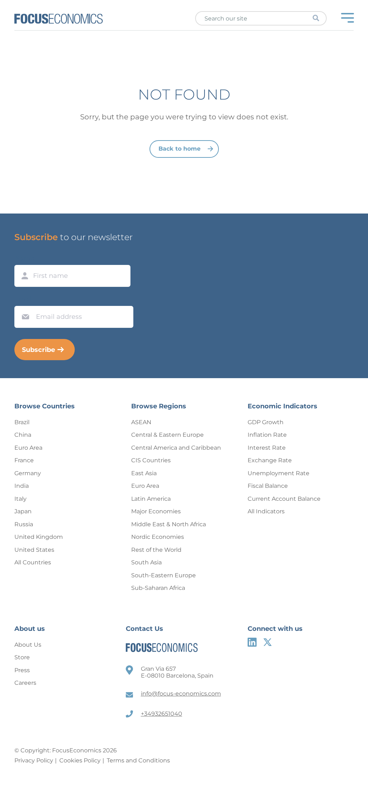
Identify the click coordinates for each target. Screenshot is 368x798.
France (24, 460)
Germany (27, 473)
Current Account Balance (284, 498)
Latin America (151, 498)
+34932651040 (161, 713)
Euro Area (28, 447)
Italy (20, 498)
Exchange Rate (270, 460)
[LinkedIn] (252, 642)
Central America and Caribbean (176, 447)
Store (22, 657)
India (21, 485)
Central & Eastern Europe (167, 434)
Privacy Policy (33, 760)
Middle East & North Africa (168, 524)
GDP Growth (266, 422)
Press (22, 670)
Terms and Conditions (138, 760)
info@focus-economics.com (181, 693)
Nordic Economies (157, 536)
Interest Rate (267, 447)
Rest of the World (156, 549)
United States (34, 549)
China (22, 434)
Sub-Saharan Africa (158, 587)
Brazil (21, 422)
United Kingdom (38, 536)
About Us (27, 644)
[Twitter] (267, 642)
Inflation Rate (267, 434)
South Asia (146, 562)
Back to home (179, 148)
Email (23, 299)
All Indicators (266, 511)
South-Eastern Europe (163, 575)
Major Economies (156, 511)
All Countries (32, 562)
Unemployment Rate (278, 473)
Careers (25, 682)
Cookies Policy (80, 760)
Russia (23, 524)
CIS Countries (151, 460)
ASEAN (141, 422)
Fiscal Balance (268, 485)
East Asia (144, 473)
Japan (23, 511)
